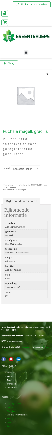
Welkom (10, 372)
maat (7, 168)
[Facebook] (3, 359)
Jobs (9, 422)
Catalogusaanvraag (15, 403)
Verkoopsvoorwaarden (17, 414)
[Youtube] (11, 359)
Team (9, 380)
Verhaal (10, 376)
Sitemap (10, 407)
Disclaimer (26, 347)
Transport (11, 383)
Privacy (10, 418)
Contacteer (12, 387)
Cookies (10, 426)
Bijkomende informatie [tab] (21, 201)
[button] (26, 52)
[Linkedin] (18, 359)
